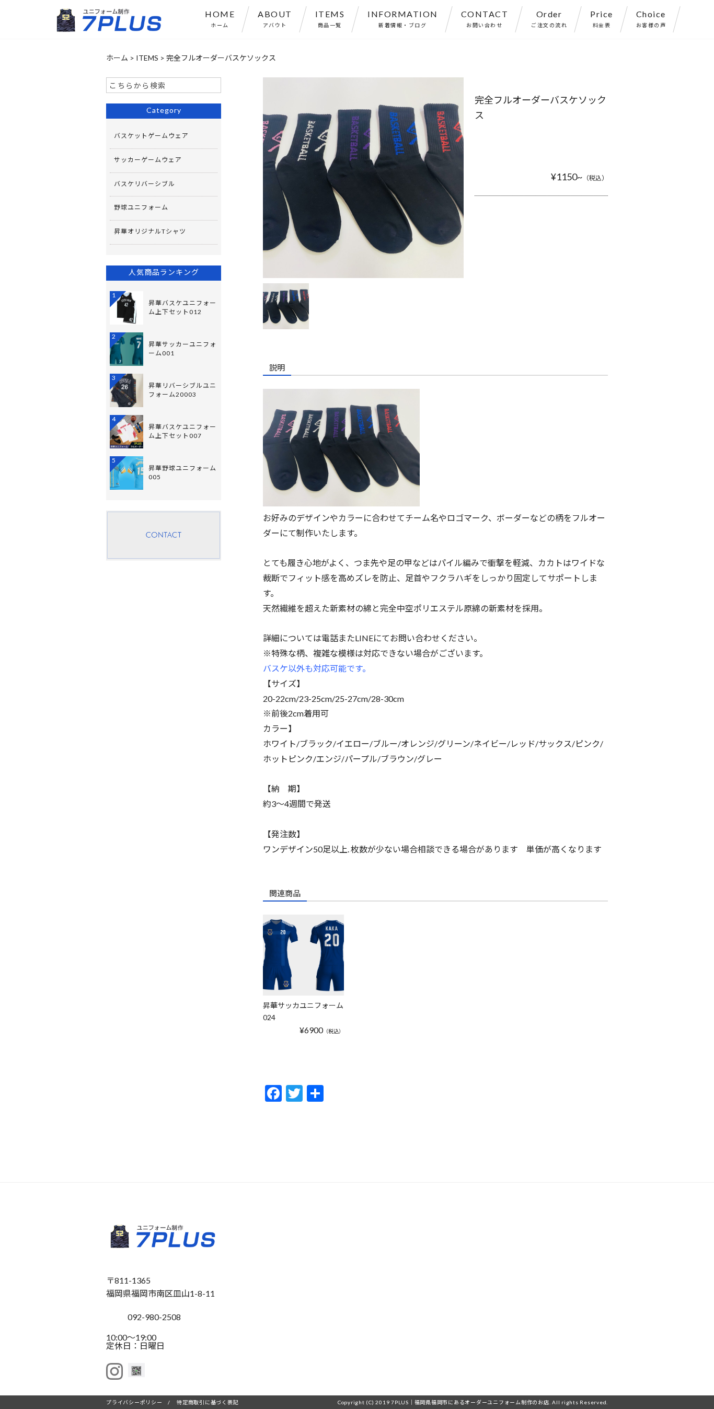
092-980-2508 (154, 1317)
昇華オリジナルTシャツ (150, 231)
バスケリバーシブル (144, 184)
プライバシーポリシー (134, 1402)
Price (601, 18)
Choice (651, 18)
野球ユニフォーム (141, 207)
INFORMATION (402, 18)
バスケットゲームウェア (151, 136)
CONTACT (485, 18)
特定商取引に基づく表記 (207, 1402)
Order (549, 18)
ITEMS (330, 18)
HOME (220, 18)
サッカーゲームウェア (148, 160)
